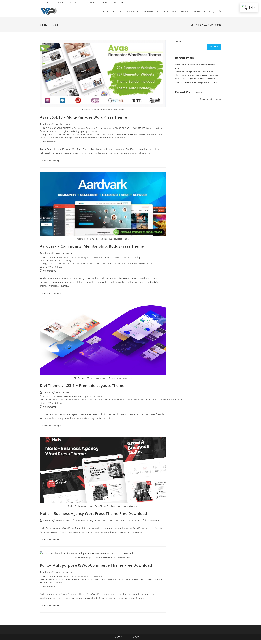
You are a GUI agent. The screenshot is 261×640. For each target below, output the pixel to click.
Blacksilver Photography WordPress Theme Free (196, 75)
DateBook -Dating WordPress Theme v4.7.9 (194, 71)
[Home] (192, 24)
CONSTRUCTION (141, 128)
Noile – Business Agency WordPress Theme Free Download (93, 513)
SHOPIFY (103, 3)
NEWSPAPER (121, 134)
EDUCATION (55, 134)
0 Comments (49, 141)
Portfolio (151, 134)
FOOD (77, 134)
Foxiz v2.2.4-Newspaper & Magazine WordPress (196, 82)
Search (178, 41)
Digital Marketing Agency (74, 131)
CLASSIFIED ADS (123, 128)
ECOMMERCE (92, 3)
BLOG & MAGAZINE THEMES (57, 128)
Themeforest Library (85, 137)
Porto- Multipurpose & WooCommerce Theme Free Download (96, 565)
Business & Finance (83, 128)
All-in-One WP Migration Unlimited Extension (195, 78)
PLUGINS (61, 3)
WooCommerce (105, 137)
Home (42, 3)
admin (46, 124)
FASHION (67, 134)
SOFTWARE (114, 3)
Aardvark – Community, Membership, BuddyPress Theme (92, 246)
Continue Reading (53, 161)
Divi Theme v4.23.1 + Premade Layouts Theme (82, 385)
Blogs (123, 3)
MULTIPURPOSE (105, 134)
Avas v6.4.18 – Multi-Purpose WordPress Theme (83, 117)
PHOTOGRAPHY (137, 134)
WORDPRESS (75, 3)
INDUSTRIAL (89, 134)
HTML (49, 3)
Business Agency (104, 128)
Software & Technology (60, 137)
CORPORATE (215, 24)
